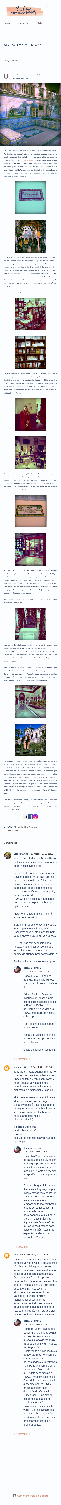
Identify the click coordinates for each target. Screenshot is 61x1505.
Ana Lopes (19, 1254)
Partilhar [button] (13, 830)
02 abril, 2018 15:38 (41, 1067)
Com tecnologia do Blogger (32, 1495)
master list (23, 23)
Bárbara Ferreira (32, 967)
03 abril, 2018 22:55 (36, 1151)
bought (22, 827)
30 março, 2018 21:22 (42, 853)
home (7, 23)
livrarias (32, 827)
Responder (22, 1059)
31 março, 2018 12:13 (37, 971)
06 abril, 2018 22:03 (37, 1254)
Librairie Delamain (26, 160)
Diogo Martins (21, 853)
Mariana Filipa (21, 1067)
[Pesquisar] (47, 6)
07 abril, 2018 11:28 (36, 1324)
